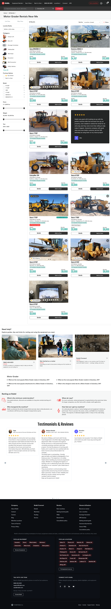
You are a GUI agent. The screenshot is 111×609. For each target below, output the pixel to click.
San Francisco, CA (64, 555)
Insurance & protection (85, 523)
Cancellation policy (62, 520)
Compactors (36, 545)
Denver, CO (72, 552)
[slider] (3, 108)
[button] (31, 37)
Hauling (36, 514)
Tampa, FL (79, 548)
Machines (36, 511)
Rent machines (61, 508)
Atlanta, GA (89, 542)
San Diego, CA (63, 558)
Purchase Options (8, 73)
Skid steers (42, 542)
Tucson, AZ (72, 558)
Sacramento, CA (75, 555)
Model (5, 83)
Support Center (91, 605)
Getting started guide (62, 511)
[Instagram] (64, 586)
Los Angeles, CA (87, 555)
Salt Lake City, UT (83, 552)
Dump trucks (18, 545)
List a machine (94, 3)
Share (107, 22)
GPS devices (82, 517)
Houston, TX (63, 548)
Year (4, 124)
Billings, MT (63, 564)
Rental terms (60, 517)
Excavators (17, 542)
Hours (4, 102)
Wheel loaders (33, 542)
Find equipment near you (66, 569)
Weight (5, 113)
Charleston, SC (72, 545)
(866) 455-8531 (48, 3)
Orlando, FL (63, 545)
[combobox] (19, 8)
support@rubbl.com (19, 585)
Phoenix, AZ (71, 542)
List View (7, 21)
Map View (20, 21)
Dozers (24, 542)
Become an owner (84, 508)
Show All (5, 70)
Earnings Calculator (84, 514)
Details (36, 508)
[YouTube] (73, 586)
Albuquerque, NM (83, 558)
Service (36, 517)
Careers (13, 514)
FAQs (58, 514)
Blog (12, 517)
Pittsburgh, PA (63, 552)
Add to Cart (58, 62)
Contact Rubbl (18, 594)
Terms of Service (16, 523)
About (79, 605)
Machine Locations (16, 520)
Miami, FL (71, 548)
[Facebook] (60, 586)
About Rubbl (14, 508)
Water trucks (27, 545)
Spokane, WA (73, 561)
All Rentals (12, 13)
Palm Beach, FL (88, 548)
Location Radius (7, 26)
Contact (13, 511)
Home (5, 13)
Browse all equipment (20, 550)
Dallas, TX (62, 542)
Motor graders (45, 545)
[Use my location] (53, 8)
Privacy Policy (15, 526)
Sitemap (98, 605)
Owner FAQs (82, 526)
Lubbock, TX (83, 561)
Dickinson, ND (63, 561)
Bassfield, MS (92, 561)
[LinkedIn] (69, 586)
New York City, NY (83, 545)
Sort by (81, 22)
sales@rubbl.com (18, 587)
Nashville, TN (80, 542)
